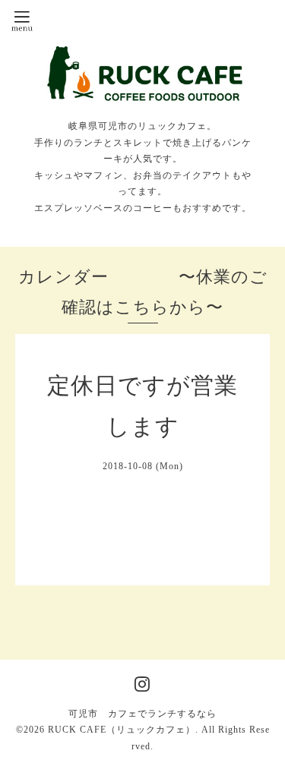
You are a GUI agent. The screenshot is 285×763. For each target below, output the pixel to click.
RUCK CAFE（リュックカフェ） (121, 729)
